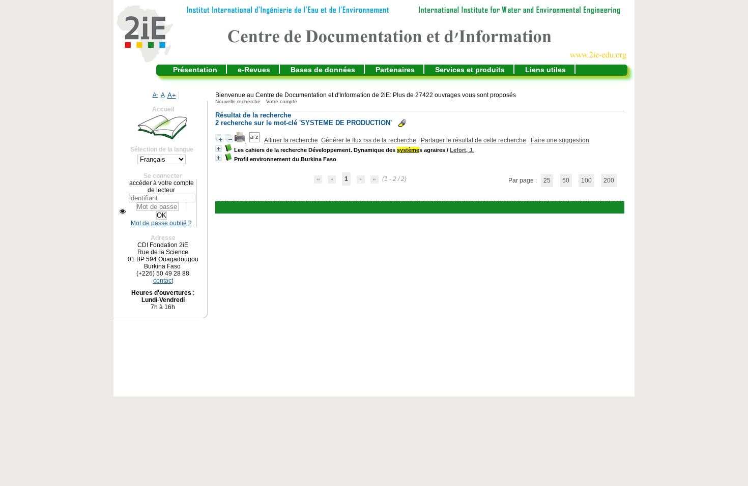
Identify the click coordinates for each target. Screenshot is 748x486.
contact (163, 280)
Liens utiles (545, 70)
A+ (171, 95)
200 (608, 180)
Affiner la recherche (291, 140)
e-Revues (254, 70)
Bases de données (323, 70)
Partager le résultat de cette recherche (473, 140)
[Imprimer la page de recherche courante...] (240, 140)
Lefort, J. (462, 150)
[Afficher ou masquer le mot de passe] (123, 211)
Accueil (163, 109)
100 (586, 180)
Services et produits (470, 70)
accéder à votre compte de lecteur (161, 186)
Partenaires (395, 70)
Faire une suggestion (560, 140)
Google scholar (405, 207)
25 (547, 180)
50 (565, 180)
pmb (445, 207)
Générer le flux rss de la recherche (368, 140)
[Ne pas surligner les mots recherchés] (402, 123)
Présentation (195, 70)
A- (155, 95)
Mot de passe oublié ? (161, 223)
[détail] (218, 148)
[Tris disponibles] (255, 140)
